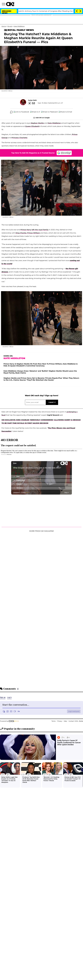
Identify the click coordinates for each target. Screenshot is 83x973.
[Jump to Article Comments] (11, 112)
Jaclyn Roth (32, 100)
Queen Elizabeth (32, 126)
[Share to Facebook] (21, 112)
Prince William (33, 233)
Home (4, 26)
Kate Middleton (19, 26)
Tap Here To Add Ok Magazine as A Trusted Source (33, 153)
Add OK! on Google (43, 118)
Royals (9, 26)
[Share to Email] (65, 112)
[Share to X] (35, 112)
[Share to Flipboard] (49, 112)
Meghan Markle (37, 123)
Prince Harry (26, 230)
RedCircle (9, 454)
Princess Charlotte (19, 138)
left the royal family (40, 230)
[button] (3, 4)
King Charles (21, 233)
